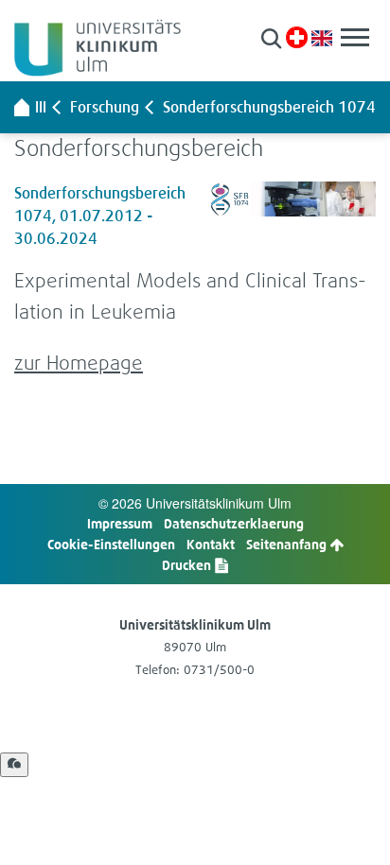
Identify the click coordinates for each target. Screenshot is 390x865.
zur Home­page (78, 362)
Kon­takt (210, 544)
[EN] (321, 36)
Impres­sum (119, 523)
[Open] (14, 765)
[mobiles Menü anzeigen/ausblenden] (355, 37)
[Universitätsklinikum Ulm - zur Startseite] (21, 106)
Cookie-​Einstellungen (111, 544)
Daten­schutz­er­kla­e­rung (234, 523)
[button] (271, 38)
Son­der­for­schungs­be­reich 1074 (269, 106)
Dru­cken (188, 565)
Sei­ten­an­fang (287, 544)
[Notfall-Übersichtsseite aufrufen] (297, 37)
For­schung (104, 106)
